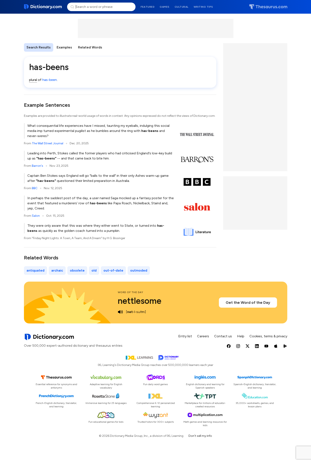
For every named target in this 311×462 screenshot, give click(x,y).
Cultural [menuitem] (182, 6)
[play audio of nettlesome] (120, 311)
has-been (49, 80)
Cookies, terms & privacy (268, 336)
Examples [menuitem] (64, 47)
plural (33, 80)
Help (240, 336)
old (94, 270)
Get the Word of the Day (248, 302)
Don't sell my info (200, 436)
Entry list (185, 336)
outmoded (138, 270)
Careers (203, 336)
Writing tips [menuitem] (203, 6)
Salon (36, 216)
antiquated (35, 270)
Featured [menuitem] (148, 6)
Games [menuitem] (165, 6)
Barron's (37, 166)
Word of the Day (130, 292)
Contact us (223, 336)
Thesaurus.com (268, 6)
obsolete (77, 270)
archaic (57, 270)
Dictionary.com (43, 7)
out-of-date (113, 270)
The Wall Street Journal (47, 143)
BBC (34, 188)
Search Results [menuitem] (39, 47)
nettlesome (139, 301)
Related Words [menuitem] (90, 47)
